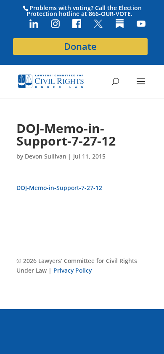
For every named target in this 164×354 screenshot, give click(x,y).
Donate (80, 46)
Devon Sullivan (45, 156)
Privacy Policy (72, 270)
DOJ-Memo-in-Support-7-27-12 (59, 188)
